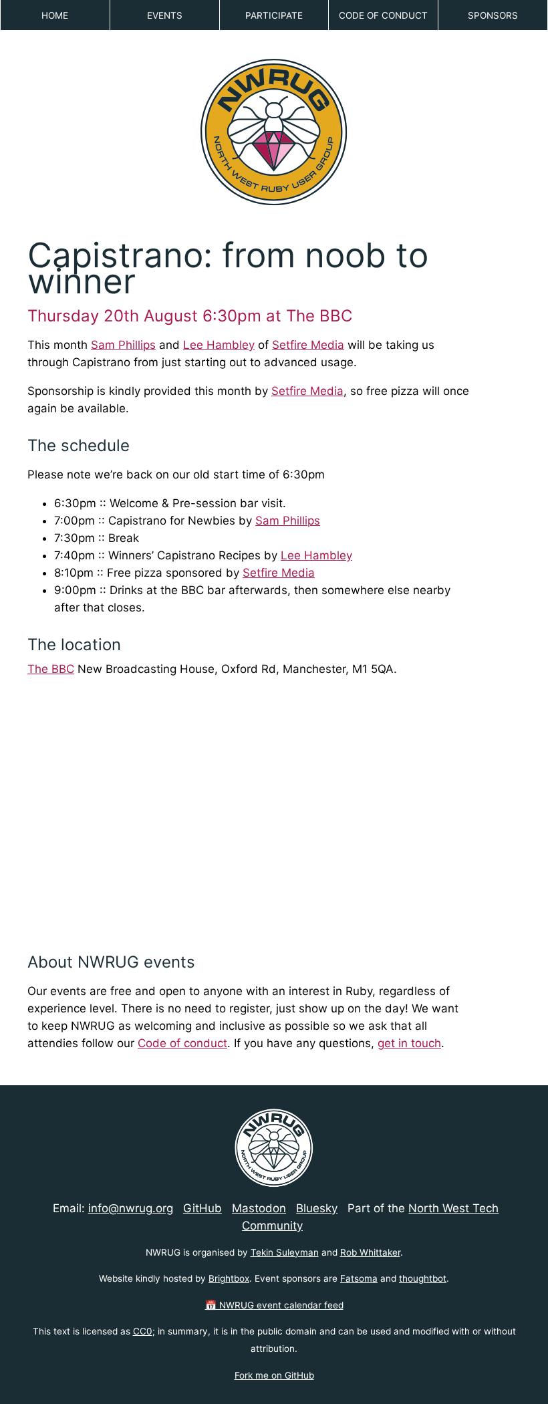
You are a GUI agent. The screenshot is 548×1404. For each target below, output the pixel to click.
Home (54, 15)
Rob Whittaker (370, 1252)
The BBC (50, 669)
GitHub (202, 1208)
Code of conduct (182, 1043)
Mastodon (259, 1208)
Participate (274, 15)
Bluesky (316, 1208)
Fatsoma (359, 1278)
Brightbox (229, 1278)
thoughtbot (422, 1278)
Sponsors (493, 15)
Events (164, 15)
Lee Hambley (219, 345)
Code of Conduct (383, 15)
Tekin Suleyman (285, 1252)
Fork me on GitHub (274, 1375)
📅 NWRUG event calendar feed (274, 1305)
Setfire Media (308, 345)
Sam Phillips (123, 345)
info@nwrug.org (130, 1208)
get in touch (409, 1043)
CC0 (142, 1331)
